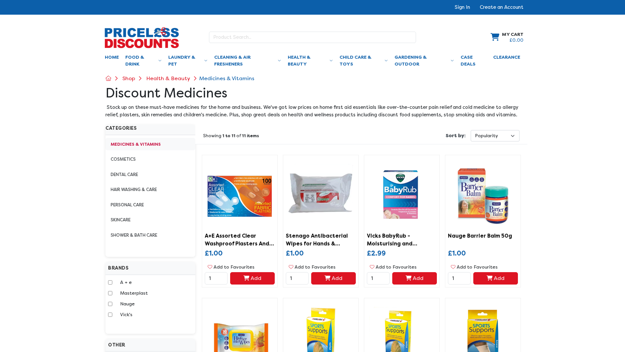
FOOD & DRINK (134, 60)
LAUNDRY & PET (181, 60)
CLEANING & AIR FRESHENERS (232, 60)
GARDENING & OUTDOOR (411, 60)
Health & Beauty (168, 78)
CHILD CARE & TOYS (355, 60)
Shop (128, 78)
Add (255, 278)
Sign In (462, 7)
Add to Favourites (233, 267)
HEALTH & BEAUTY (299, 60)
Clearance (506, 57)
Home (112, 57)
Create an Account (501, 7)
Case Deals (468, 60)
